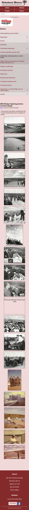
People (7, 11)
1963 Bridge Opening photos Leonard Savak (11, 56)
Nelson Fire (3, 74)
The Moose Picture (6, 85)
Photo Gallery (14, 490)
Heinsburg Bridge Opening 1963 (14, 52)
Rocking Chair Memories (7, 77)
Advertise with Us (14, 481)
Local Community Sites (14, 499)
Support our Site (14, 484)
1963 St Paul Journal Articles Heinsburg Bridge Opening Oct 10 (12, 61)
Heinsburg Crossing (6, 70)
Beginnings (14, 37)
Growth (14, 94)
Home (7, 8)
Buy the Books (14, 487)
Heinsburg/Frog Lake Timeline (9, 33)
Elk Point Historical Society (14, 478)
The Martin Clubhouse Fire (8, 81)
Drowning (3, 44)
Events (14, 40)
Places (22, 11)
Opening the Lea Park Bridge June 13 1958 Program (14, 89)
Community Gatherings (14, 48)
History (21, 8)
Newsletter (13, 503)
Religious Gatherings (6, 66)
